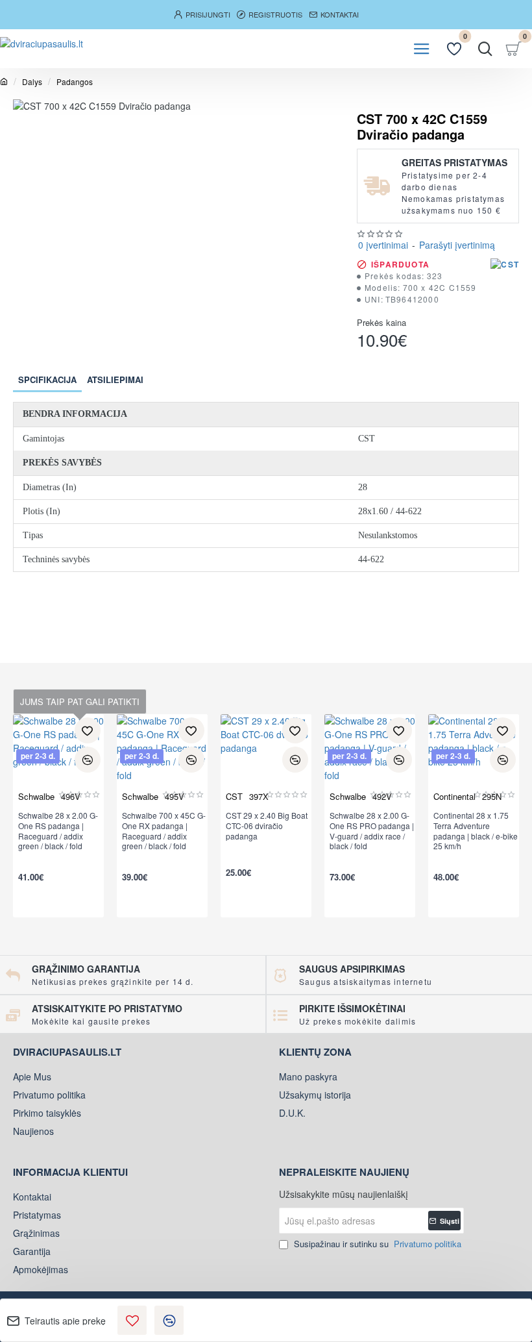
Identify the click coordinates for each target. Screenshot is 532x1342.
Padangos (74, 81)
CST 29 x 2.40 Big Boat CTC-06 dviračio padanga (267, 825)
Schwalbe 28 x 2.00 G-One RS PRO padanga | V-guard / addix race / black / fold (372, 830)
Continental (454, 796)
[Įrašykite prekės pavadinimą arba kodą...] (485, 48)
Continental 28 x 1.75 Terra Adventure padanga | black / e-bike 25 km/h (475, 830)
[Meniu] (421, 48)
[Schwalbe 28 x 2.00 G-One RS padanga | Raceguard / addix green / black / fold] (58, 759)
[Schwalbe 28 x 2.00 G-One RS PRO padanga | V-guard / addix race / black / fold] (369, 759)
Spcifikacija (47, 379)
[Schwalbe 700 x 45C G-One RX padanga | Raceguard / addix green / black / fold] (162, 759)
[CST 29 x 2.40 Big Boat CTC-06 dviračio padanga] (266, 759)
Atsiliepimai (115, 379)
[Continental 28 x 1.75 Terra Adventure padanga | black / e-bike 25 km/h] (473, 759)
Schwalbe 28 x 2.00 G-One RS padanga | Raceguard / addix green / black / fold (58, 830)
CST (234, 796)
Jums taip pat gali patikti (79, 701)
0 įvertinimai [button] (383, 244)
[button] (132, 1320)
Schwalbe (36, 796)
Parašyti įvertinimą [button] (457, 244)
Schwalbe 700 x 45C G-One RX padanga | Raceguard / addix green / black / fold (164, 830)
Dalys (32, 81)
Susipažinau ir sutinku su (376, 1243)
